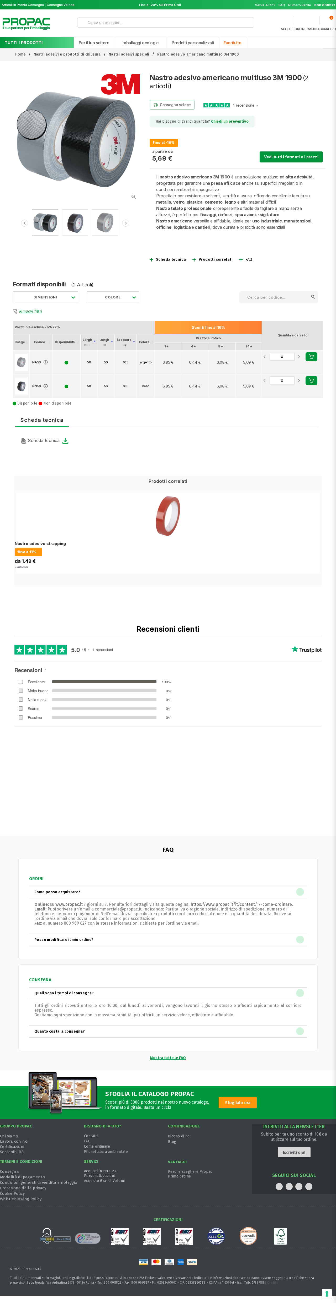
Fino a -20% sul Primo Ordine (162, 5)
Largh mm (87, 342)
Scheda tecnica (171, 259)
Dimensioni (45, 297)
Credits (272, 1282)
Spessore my (124, 342)
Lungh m (104, 342)
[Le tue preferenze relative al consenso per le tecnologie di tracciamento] (327, 1294)
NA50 (36, 362)
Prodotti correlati (216, 259)
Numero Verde (311, 5)
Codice (39, 342)
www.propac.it (69, 904)
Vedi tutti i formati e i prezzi (291, 157)
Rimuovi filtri (30, 311)
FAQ (282, 5)
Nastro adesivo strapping (40, 543)
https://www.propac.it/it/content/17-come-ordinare (241, 904)
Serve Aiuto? (265, 5)
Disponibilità (65, 342)
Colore (144, 342)
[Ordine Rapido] (307, 22)
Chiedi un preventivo (230, 121)
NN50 (36, 386)
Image (20, 342)
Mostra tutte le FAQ (168, 1058)
